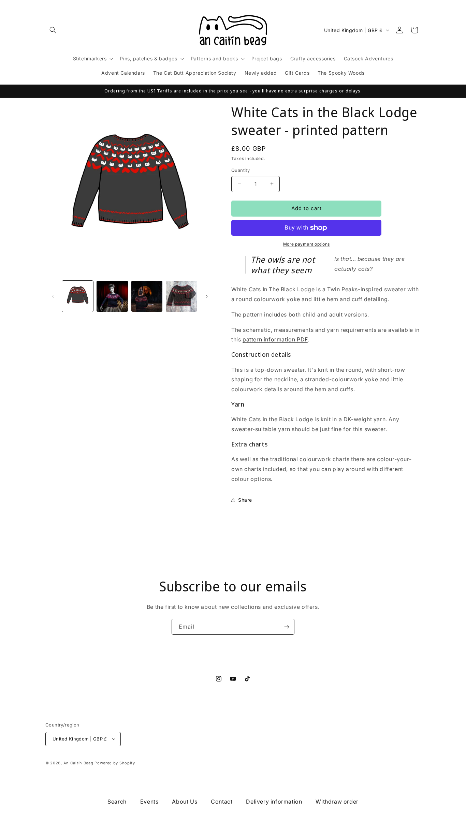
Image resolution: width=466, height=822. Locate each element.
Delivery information (274, 801)
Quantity (240, 170)
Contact (221, 801)
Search (117, 801)
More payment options (306, 244)
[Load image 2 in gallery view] (112, 296)
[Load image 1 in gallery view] (77, 296)
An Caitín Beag (78, 762)
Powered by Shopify (114, 762)
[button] (52, 30)
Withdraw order (337, 801)
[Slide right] (206, 296)
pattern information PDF (275, 339)
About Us (184, 801)
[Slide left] (52, 296)
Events (149, 801)
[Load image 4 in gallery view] (181, 296)
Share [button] (245, 500)
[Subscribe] (286, 627)
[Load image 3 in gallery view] (146, 296)
